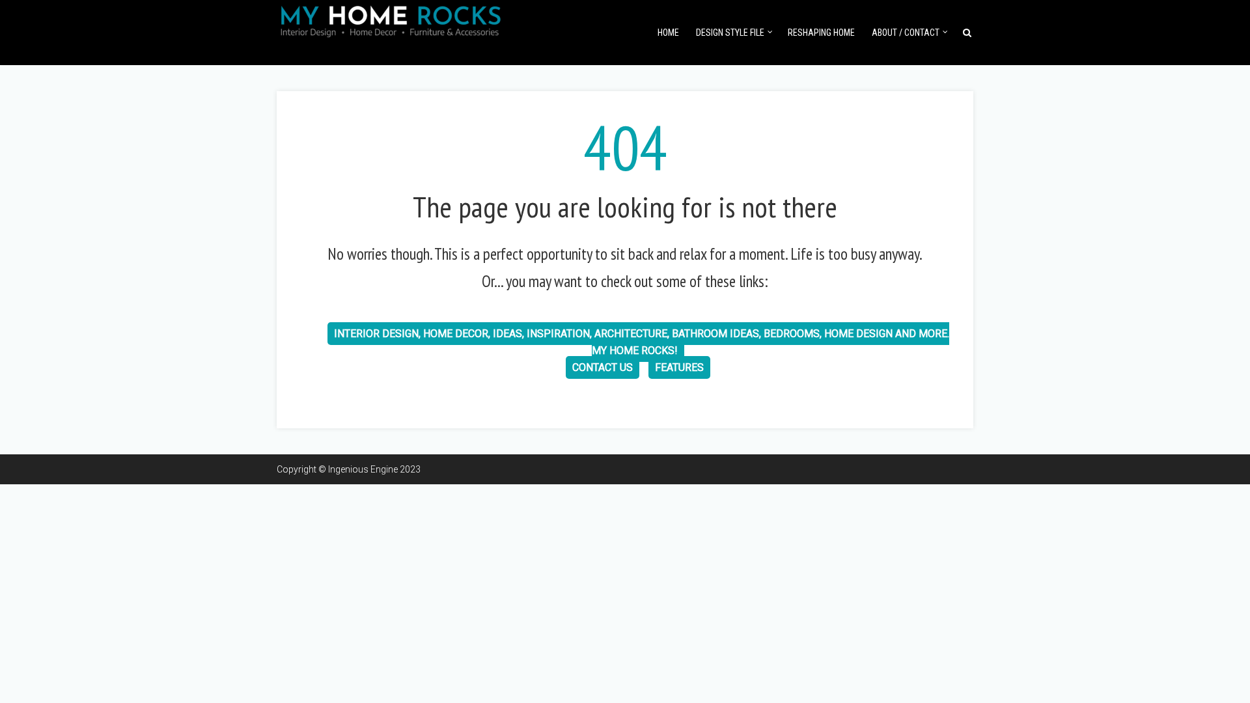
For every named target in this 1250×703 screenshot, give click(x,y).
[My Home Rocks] (391, 19)
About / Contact (905, 32)
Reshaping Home (821, 32)
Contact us (602, 367)
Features (679, 367)
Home (668, 32)
